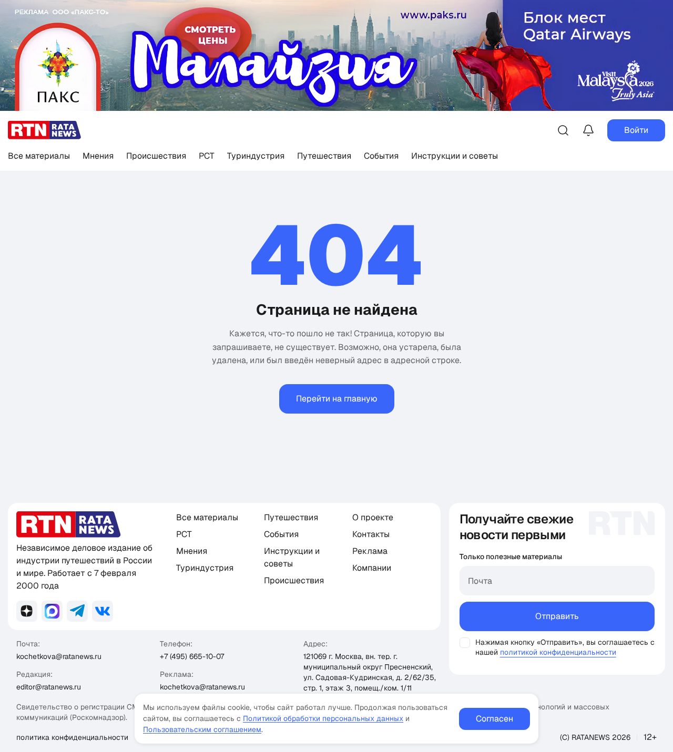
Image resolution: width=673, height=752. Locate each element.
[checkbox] (465, 642)
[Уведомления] (588, 130)
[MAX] (52, 611)
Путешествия (324, 155)
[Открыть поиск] (563, 130)
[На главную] (44, 130)
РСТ (207, 155)
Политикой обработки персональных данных (323, 718)
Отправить (557, 616)
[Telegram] (77, 611)
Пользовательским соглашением (202, 729)
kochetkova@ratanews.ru (58, 656)
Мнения (98, 155)
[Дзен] (26, 611)
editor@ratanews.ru (48, 687)
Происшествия (156, 155)
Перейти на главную (337, 398)
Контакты (371, 534)
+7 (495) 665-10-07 (192, 656)
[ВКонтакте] (102, 611)
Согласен (494, 718)
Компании (371, 567)
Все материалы (39, 155)
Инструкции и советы (454, 155)
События (381, 155)
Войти (636, 130)
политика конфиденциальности (72, 737)
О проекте (372, 517)
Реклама (370, 551)
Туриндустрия (255, 155)
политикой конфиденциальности (558, 652)
